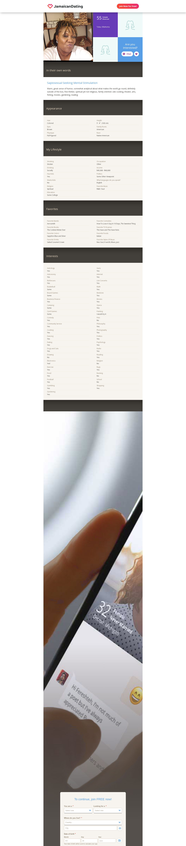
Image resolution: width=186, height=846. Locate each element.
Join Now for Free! (128, 6)
